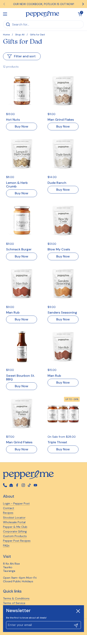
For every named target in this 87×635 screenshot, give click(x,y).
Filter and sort (25, 56)
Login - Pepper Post (16, 503)
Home (6, 34)
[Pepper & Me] (42, 14)
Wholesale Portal (14, 522)
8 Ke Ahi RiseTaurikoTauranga (11, 567)
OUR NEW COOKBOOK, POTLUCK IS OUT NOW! (43, 4)
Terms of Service (14, 603)
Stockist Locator (14, 517)
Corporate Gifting (15, 531)
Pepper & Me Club (15, 527)
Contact (8, 508)
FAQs (6, 545)
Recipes (8, 513)
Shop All (19, 34)
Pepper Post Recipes (17, 540)
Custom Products (15, 536)
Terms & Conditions (16, 598)
